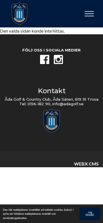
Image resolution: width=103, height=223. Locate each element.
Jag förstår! (90, 213)
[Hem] (25, 13)
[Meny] (89, 13)
